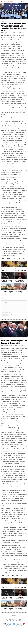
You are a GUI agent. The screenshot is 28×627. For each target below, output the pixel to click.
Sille (17, 575)
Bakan (3, 258)
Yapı (21, 575)
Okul (23, 258)
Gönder (5, 315)
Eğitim (14, 258)
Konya (19, 258)
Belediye (8, 258)
